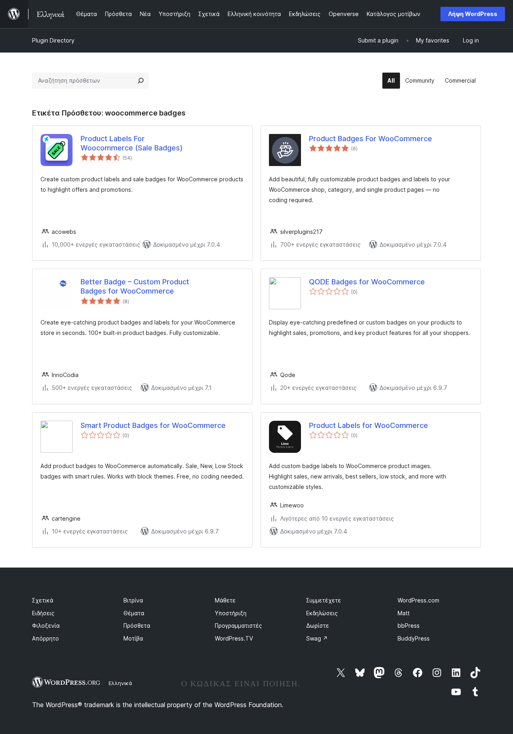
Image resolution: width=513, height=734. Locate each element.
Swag (317, 638)
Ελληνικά (120, 683)
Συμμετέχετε (323, 600)
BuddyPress (414, 638)
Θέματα (133, 613)
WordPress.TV (234, 638)
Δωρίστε (317, 625)
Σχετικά (42, 600)
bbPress (409, 625)
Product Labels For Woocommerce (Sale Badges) (132, 143)
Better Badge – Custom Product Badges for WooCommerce (135, 286)
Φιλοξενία (46, 625)
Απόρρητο (45, 638)
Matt (404, 613)
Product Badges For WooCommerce (370, 138)
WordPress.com (418, 600)
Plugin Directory (53, 40)
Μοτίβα (133, 638)
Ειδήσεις (43, 613)
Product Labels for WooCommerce (368, 425)
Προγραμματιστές (238, 625)
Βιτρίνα (133, 600)
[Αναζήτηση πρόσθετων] (141, 81)
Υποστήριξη (230, 613)
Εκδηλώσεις (322, 613)
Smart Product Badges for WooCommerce (153, 425)
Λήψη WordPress (472, 13)
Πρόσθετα (136, 625)
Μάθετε (225, 600)
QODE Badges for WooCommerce (367, 282)
